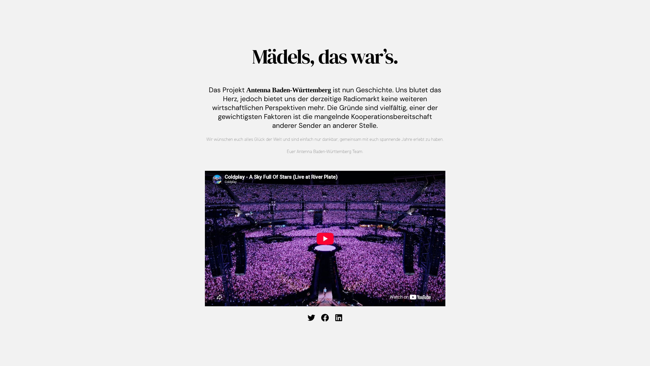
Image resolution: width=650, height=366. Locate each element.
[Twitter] (311, 317)
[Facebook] (325, 317)
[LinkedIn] (338, 317)
